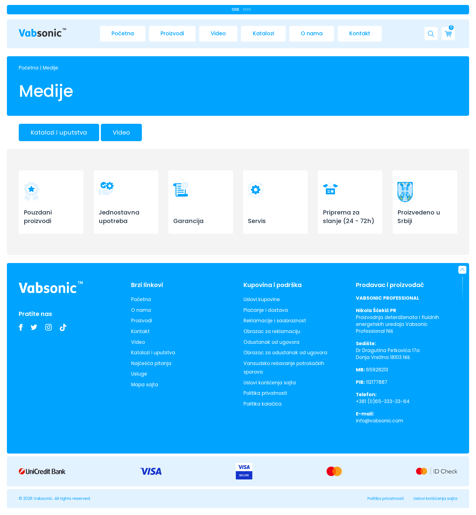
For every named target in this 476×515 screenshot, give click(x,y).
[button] (431, 33)
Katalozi (263, 33)
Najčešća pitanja (151, 363)
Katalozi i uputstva (59, 132)
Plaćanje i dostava (266, 310)
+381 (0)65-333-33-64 (383, 401)
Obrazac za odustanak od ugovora (285, 352)
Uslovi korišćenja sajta (270, 382)
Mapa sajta (144, 384)
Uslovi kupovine (262, 299)
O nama (312, 33)
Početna (123, 33)
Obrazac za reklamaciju (272, 331)
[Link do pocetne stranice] (42, 32)
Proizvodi (172, 33)
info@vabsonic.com (379, 420)
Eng (247, 9)
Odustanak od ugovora (271, 342)
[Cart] (448, 33)
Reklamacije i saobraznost (275, 320)
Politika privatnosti (265, 393)
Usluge (139, 374)
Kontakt (359, 33)
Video (218, 33)
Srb (235, 9)
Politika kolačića (263, 404)
